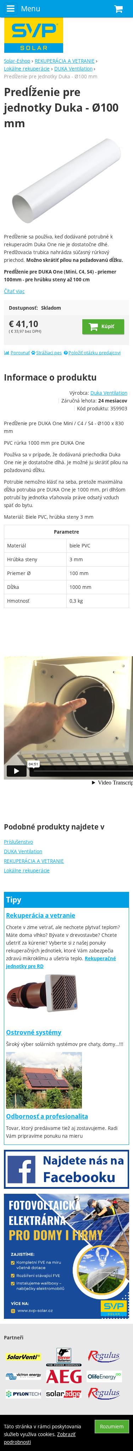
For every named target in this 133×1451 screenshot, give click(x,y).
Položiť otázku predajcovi (94, 353)
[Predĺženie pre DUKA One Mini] (66, 182)
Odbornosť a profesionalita (47, 1116)
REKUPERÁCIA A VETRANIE (34, 860)
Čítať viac (14, 291)
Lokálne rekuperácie (27, 870)
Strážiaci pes (49, 353)
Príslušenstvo (18, 841)
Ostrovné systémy (33, 1032)
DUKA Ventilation (23, 851)
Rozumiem (112, 1426)
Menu (30, 8)
